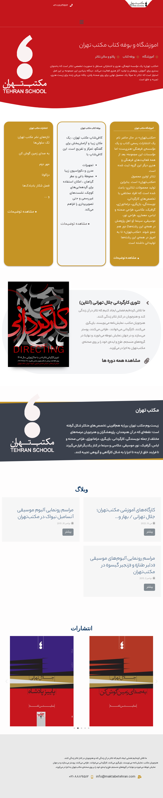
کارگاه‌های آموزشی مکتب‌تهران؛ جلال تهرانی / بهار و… (126, 514)
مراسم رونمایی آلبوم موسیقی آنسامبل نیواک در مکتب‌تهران (45, 514)
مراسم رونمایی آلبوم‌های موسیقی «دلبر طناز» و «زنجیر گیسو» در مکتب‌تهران (122, 565)
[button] (74, 728)
